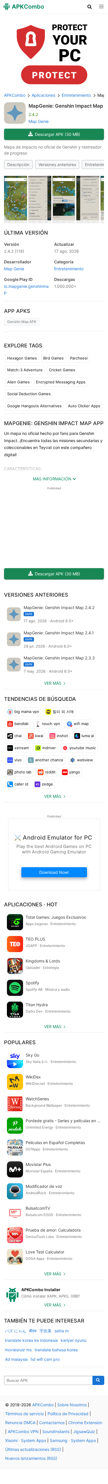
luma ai (88, 735)
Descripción (18, 164)
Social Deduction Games (29, 393)
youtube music (82, 747)
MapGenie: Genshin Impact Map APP (54, 423)
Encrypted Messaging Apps (61, 382)
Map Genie (39, 121)
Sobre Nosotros (72, 1404)
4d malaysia (16, 1359)
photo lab (22, 772)
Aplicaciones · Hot (31, 904)
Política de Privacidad (68, 1413)
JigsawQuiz (84, 1431)
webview (85, 760)
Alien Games (18, 382)
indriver (49, 747)
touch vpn (51, 723)
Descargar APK (57, 134)
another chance (49, 760)
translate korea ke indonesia (31, 1340)
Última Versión (26, 233)
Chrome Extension (85, 1422)
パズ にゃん (15, 1330)
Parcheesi (79, 358)
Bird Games (53, 358)
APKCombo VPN (23, 1431)
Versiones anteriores (57, 164)
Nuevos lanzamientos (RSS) (31, 1458)
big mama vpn (26, 711)
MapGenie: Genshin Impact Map (66, 106)
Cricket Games (62, 370)
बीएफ (33, 1330)
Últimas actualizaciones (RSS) (33, 1449)
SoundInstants (55, 1431)
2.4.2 (14, 251)
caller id (21, 784)
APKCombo (14, 95)
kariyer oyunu (73, 1340)
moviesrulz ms (18, 1349)
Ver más (52, 683)
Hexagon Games (22, 358)
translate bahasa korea (56, 1349)
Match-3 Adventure (25, 370)
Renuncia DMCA (20, 1422)
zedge (47, 784)
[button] (89, 6)
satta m (61, 1330)
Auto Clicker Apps (84, 406)
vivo (18, 760)
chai (18, 735)
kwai (39, 735)
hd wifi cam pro (45, 1359)
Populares (20, 1042)
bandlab (21, 723)
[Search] (98, 1380)
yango (74, 772)
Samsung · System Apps (73, 1440)
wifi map (81, 723)
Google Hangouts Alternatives (34, 406)
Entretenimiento (69, 268)
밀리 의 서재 (63, 711)
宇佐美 (45, 1330)
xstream (21, 747)
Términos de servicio (24, 1413)
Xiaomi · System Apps (25, 1440)
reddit (50, 772)
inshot (62, 735)
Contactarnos (52, 1422)
